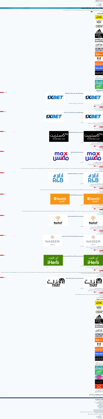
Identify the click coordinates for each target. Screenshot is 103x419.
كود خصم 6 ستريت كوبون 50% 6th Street (76, 132)
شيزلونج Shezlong (100, 405)
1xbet (102, 103)
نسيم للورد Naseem (100, 246)
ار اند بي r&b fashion (100, 183)
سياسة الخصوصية (98, 416)
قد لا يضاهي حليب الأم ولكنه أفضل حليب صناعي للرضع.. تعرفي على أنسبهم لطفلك (91, 411)
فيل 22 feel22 (101, 404)
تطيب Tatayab (101, 407)
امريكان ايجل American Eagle (99, 402)
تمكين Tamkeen (100, 401)
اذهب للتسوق (101, 107)
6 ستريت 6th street (100, 142)
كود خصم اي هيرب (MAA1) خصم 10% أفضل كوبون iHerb (73, 256)
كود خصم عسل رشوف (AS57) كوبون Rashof (75, 216)
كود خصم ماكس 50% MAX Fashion (77, 152)
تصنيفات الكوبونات (98, 5)
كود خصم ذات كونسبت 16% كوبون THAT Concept (74, 278)
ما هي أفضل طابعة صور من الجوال (98, 410)
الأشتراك (102, 397)
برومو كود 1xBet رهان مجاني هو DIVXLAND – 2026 (74, 93)
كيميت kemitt (94, 207)
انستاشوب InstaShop (100, 406)
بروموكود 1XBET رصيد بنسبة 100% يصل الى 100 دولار (73, 112)
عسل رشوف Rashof (100, 226)
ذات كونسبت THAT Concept (99, 288)
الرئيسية (100, 3)
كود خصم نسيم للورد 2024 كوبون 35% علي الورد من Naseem (72, 236)
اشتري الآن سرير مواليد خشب (99, 412)
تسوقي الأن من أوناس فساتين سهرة (98, 409)
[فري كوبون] (99, 1)
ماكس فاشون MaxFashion (99, 162)
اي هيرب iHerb (101, 266)
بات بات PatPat (101, 403)
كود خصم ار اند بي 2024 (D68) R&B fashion (75, 173)
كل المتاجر (99, 4)
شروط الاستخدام (99, 417)
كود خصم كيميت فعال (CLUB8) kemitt (76, 194)
